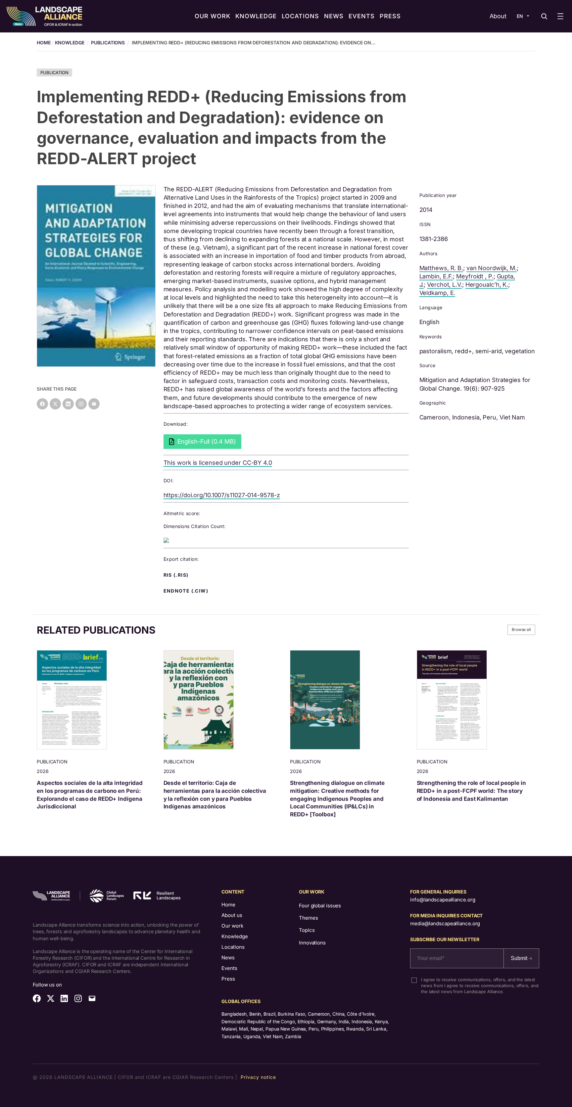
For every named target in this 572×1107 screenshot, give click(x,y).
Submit (520, 958)
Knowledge (69, 42)
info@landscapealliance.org (442, 899)
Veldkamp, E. (437, 292)
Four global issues (320, 905)
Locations (233, 947)
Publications (108, 42)
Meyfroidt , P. (475, 276)
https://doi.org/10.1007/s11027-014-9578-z (222, 495)
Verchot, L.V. (444, 284)
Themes (308, 918)
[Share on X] (55, 403)
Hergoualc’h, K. (486, 284)
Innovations (312, 942)
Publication (54, 72)
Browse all (521, 629)
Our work (232, 926)
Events (229, 968)
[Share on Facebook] (42, 403)
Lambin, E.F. (436, 276)
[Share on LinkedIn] (68, 403)
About (498, 16)
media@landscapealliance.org (445, 923)
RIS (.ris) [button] (177, 575)
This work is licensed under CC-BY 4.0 (218, 462)
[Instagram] (81, 403)
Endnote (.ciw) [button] (187, 591)
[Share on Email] (94, 403)
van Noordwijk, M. (491, 268)
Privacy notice (258, 1077)
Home (228, 904)
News (228, 957)
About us (231, 915)
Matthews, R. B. (441, 268)
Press (228, 979)
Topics (306, 930)
